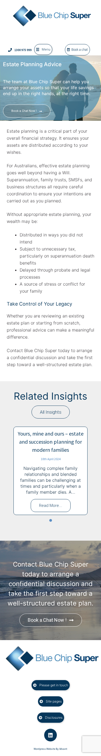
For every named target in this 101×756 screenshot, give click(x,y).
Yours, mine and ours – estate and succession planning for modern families (50, 441)
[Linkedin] (50, 735)
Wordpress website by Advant (50, 749)
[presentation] (51, 520)
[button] (43, 49)
